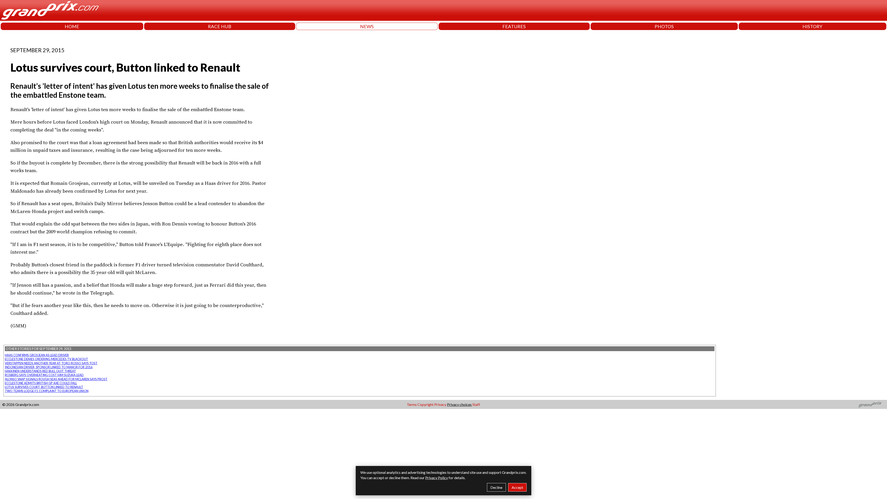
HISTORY (812, 26)
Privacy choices (459, 404)
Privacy (440, 404)
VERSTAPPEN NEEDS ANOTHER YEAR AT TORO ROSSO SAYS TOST (51, 363)
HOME (72, 26)
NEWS (367, 26)
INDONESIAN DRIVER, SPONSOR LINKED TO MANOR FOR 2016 (49, 367)
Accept (517, 487)
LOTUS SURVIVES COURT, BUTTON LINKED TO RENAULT (44, 387)
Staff (476, 404)
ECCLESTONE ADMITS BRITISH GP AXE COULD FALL (41, 383)
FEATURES (514, 26)
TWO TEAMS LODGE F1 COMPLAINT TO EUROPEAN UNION (46, 391)
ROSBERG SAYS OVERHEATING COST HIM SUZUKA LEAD (44, 375)
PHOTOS (664, 26)
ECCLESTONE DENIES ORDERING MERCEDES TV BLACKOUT (46, 359)
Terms (412, 404)
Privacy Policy (436, 477)
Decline (496, 487)
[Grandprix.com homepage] (870, 404)
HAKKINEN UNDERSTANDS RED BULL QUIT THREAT (40, 371)
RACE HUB (219, 26)
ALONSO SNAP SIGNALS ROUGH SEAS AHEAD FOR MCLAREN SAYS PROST (56, 379)
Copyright (425, 404)
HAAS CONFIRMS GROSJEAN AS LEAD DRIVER (37, 355)
